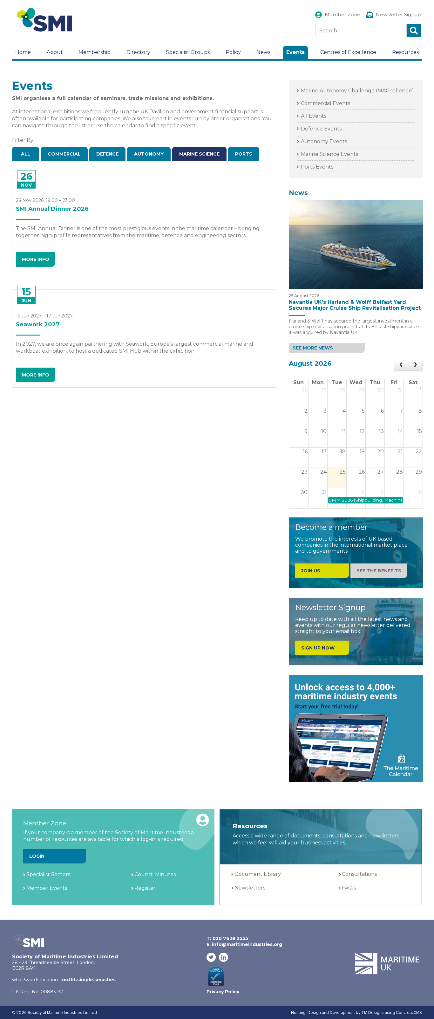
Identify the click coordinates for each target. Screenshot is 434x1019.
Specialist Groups (188, 52)
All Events (313, 116)
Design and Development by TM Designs (346, 1012)
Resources (405, 52)
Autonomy (149, 154)
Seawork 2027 (38, 324)
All (25, 154)
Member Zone (342, 14)
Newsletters (249, 888)
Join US (310, 571)
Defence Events (321, 129)
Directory (138, 52)
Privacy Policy (223, 992)
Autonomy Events (324, 141)
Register (145, 888)
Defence (107, 154)
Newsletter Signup (398, 14)
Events (295, 52)
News (263, 52)
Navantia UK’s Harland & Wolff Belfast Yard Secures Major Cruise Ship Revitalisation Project (355, 305)
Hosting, (299, 1012)
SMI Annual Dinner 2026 (52, 208)
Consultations (359, 874)
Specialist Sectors (48, 874)
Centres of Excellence (348, 52)
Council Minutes (155, 874)
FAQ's (349, 888)
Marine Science (199, 154)
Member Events (46, 888)
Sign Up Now (318, 648)
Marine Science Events (329, 154)
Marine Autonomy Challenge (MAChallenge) (357, 91)
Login (36, 856)
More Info (35, 259)
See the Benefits (378, 571)
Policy (233, 52)
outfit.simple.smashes (89, 979)
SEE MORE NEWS (313, 348)
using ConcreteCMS (403, 1012)
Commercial (64, 154)
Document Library (257, 874)
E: (244, 944)
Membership (94, 52)
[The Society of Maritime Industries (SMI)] (47, 20)
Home (23, 52)
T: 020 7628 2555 (227, 938)
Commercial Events (325, 103)
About (55, 52)
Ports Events (317, 167)
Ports (243, 154)
